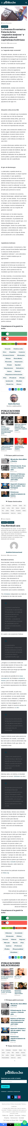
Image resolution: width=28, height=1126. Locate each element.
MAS (13, 508)
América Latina (18, 349)
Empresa (6, 1118)
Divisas (8, 358)
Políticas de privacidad (16, 1104)
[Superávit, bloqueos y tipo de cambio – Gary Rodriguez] (5, 486)
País (5, 377)
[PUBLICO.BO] (10, 2)
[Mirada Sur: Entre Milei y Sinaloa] (5, 461)
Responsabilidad (5, 513)
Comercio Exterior (9, 355)
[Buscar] (26, 3)
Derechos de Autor (6, 1104)
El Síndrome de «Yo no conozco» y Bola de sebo (18, 467)
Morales (17, 508)
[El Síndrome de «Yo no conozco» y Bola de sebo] (5, 468)
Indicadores (20, 368)
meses (10, 371)
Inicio (3, 23)
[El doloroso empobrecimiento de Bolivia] (5, 494)
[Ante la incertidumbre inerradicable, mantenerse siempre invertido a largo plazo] (7, 420)
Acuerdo (7, 349)
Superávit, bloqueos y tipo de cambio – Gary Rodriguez (18, 485)
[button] (24, 1122)
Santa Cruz (10, 384)
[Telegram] (21, 389)
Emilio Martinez (14, 404)
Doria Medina (18, 358)
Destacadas (21, 355)
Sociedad (21, 1118)
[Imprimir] (24, 389)
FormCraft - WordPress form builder (10, 1091)
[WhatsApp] (18, 389)
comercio (22, 352)
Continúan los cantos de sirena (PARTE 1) (19, 448)
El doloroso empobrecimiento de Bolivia (17, 494)
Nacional (18, 371)
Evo (25, 505)
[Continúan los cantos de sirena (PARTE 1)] (21, 441)
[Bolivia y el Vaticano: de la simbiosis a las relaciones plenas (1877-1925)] (5, 476)
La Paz (8, 508)
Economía (8, 23)
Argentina (13, 352)
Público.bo (5, 1115)
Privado (22, 377)
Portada (12, 510)
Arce (5, 352)
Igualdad (18, 365)
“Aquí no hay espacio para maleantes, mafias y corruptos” (7, 448)
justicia (3, 508)
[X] (13, 389)
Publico (24, 510)
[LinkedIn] (16, 389)
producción (9, 381)
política (7, 510)
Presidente (13, 377)
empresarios (19, 361)
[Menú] (2, 3)
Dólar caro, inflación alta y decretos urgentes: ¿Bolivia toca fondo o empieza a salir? (21, 427)
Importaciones (9, 368)
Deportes (22, 1120)
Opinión (11, 1115)
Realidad (19, 381)
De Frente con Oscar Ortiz (11, 1120)
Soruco (19, 384)
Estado (10, 365)
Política (23, 1115)
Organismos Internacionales (14, 374)
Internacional (14, 1118)
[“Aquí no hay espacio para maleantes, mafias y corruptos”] (7, 441)
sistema (19, 513)
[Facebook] (10, 389)
